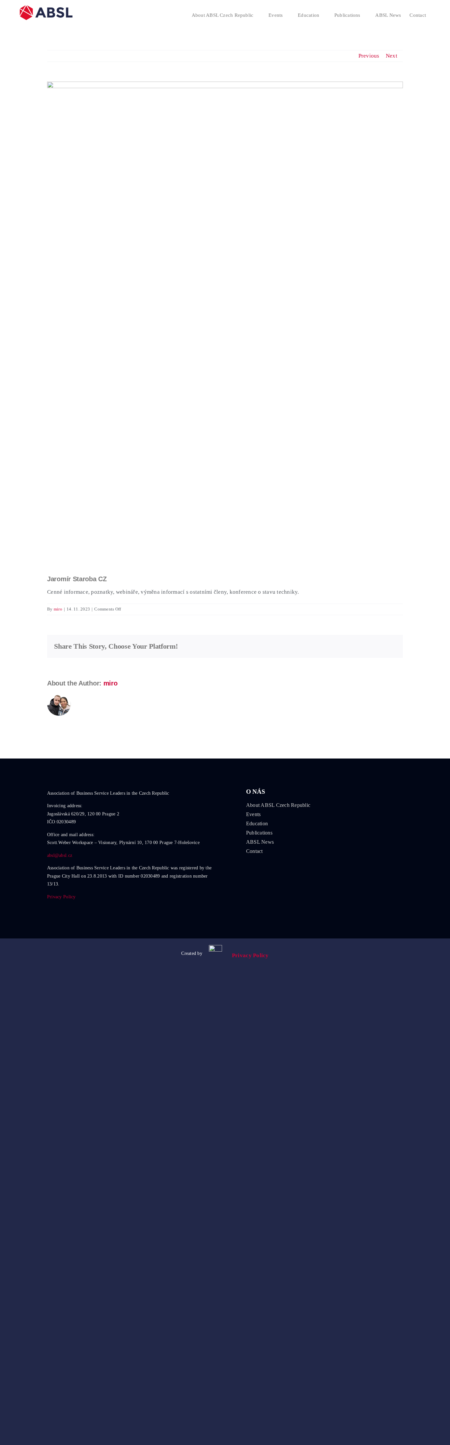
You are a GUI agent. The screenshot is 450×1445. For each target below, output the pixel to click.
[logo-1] (215, 948)
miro (58, 609)
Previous (369, 56)
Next (391, 56)
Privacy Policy (61, 896)
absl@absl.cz (59, 855)
